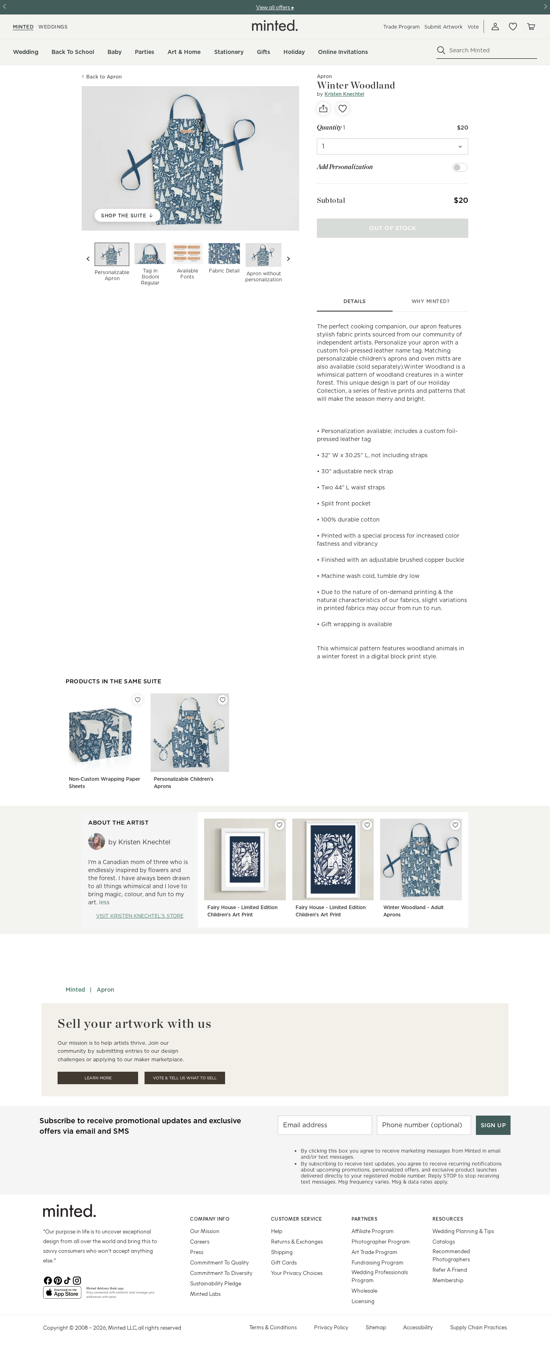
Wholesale (364, 1290)
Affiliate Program (373, 1231)
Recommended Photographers (451, 1255)
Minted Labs (205, 1293)
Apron (105, 989)
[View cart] (530, 26)
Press (196, 1252)
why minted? (430, 301)
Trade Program (401, 27)
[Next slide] (288, 258)
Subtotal (331, 200)
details (354, 301)
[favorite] (342, 108)
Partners (364, 1218)
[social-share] (323, 108)
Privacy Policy (331, 1327)
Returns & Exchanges (297, 1241)
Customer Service (296, 1218)
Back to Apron (104, 77)
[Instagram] (77, 1280)
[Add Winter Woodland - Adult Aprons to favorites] (455, 825)
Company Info (210, 1218)
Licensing (363, 1301)
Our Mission (204, 1231)
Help (276, 1231)
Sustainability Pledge (215, 1283)
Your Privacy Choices (297, 1273)
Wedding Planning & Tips (463, 1231)
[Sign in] (495, 26)
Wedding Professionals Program (380, 1276)
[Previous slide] (88, 258)
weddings (53, 27)
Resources (447, 1218)
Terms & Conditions (273, 1327)
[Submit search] (441, 50)
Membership (447, 1280)
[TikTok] (67, 1280)
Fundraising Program (377, 1262)
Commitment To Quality (219, 1262)
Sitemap (376, 1327)
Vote (473, 27)
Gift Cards (284, 1262)
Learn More (98, 1078)
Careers (199, 1241)
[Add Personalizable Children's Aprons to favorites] (222, 700)
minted (23, 27)
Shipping (282, 1252)
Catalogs (443, 1241)
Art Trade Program (374, 1252)
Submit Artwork (443, 27)
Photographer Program (381, 1241)
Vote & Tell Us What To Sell (185, 1078)
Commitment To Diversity (221, 1273)
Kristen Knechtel (344, 94)
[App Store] (62, 1296)
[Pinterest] (57, 1280)
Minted (75, 989)
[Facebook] (48, 1280)
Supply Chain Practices (478, 1327)
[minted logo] (275, 25)
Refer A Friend (449, 1269)
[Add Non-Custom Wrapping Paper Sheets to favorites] (138, 700)
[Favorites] (513, 26)
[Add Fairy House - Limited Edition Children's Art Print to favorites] (279, 825)
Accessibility (418, 1327)
